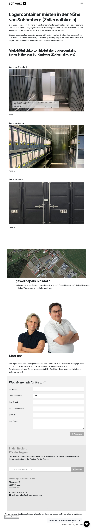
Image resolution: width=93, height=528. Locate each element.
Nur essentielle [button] (66, 524)
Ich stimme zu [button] (81, 524)
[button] (46, 508)
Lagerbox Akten (16, 123)
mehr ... (12, 115)
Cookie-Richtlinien (12, 517)
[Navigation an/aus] (81, 3)
